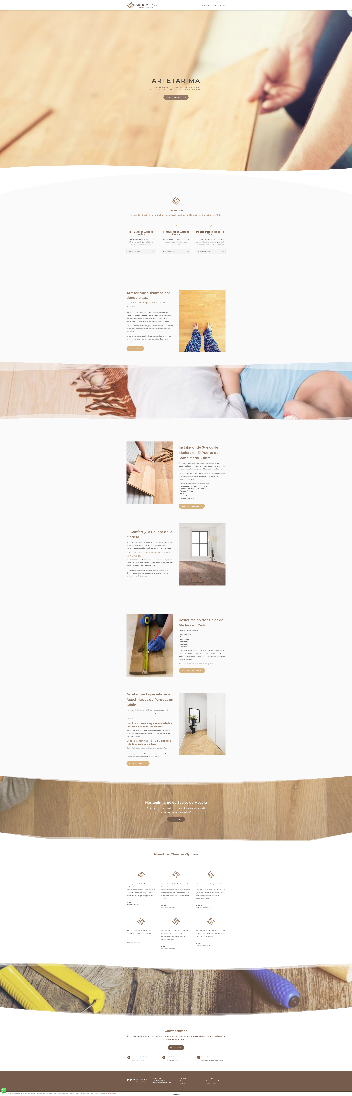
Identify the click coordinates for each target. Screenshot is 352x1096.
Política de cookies (211, 1084)
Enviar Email (176, 1047)
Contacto (222, 5)
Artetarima (206, 5)
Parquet (214, 5)
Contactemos (135, 348)
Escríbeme (170, 1057)
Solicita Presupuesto (176, 97)
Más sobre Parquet (138, 763)
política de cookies (111, 1093)
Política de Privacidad (212, 1081)
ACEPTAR (176, 1094)
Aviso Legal (209, 1078)
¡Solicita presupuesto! (192, 506)
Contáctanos (176, 819)
